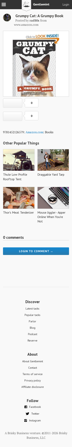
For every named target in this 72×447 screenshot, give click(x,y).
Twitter (35, 413)
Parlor (32, 321)
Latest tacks (32, 308)
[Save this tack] (12, 116)
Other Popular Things (21, 143)
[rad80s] (7, 20)
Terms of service (32, 374)
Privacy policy (32, 380)
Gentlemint (36, 7)
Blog (32, 328)
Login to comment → (36, 251)
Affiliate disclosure (32, 387)
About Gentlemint (32, 361)
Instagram (35, 420)
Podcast (32, 334)
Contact (32, 367)
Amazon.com (34, 132)
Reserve (32, 340)
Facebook (35, 406)
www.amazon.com (26, 25)
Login (66, 4)
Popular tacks (32, 315)
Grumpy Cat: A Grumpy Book (39, 15)
